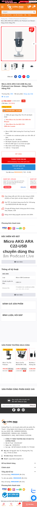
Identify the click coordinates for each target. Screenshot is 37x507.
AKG (12, 94)
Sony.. (29, 15)
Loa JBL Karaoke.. (18, 15)
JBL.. (25, 15)
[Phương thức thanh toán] (14, 228)
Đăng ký (32, 405)
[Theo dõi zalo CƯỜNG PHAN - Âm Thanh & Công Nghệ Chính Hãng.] (18, 410)
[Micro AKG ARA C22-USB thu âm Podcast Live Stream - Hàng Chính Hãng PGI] (18, 44)
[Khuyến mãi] (18, 1)
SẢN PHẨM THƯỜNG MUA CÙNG (16, 345)
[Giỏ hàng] (33, 7)
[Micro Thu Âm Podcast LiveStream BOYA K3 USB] (8, 354)
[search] (34, 12)
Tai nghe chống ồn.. (6, 15)
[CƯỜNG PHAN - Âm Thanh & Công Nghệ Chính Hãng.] (15, 6)
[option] (18, 44)
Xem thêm (19, 262)
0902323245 (18, 172)
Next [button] (34, 44)
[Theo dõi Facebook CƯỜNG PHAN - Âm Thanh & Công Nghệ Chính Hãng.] (13, 410)
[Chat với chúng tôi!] (33, 498)
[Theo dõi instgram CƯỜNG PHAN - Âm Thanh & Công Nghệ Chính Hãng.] (23, 410)
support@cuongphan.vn (15, 459)
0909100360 (15, 481)
